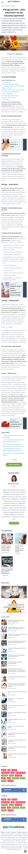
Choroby (14, 770)
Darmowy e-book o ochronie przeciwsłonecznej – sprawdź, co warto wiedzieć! (19, 548)
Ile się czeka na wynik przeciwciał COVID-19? (16, 705)
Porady (11, 775)
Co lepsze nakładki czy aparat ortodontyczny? (17, 676)
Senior (3, 778)
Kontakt (8, 832)
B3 (5, 215)
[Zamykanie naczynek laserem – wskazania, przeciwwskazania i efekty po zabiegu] (4, 629)
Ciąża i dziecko (5, 772)
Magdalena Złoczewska (13, 483)
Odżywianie (4, 775)
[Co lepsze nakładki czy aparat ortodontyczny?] (4, 678)
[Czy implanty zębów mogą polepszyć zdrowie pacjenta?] (4, 650)
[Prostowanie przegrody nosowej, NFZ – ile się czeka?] (4, 721)
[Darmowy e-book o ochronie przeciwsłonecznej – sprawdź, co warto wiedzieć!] (4, 636)
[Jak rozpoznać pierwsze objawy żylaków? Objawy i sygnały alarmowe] (4, 622)
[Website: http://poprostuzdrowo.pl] (14, 487)
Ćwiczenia (10, 780)
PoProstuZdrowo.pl (5, 5)
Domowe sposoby (20, 772)
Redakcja (3, 832)
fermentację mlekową (6, 136)
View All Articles (14, 523)
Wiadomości (15, 778)
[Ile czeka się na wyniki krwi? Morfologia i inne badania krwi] (4, 742)
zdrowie (14, 321)
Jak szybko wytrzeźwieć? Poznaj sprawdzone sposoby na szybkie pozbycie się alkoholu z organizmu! (16, 685)
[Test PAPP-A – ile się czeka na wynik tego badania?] (4, 728)
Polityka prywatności (22, 832)
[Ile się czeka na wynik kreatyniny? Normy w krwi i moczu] (4, 714)
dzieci (14, 238)
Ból (9, 770)
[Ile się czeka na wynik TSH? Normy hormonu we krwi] (4, 693)
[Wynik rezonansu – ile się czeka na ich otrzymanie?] (4, 700)
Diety (12, 772)
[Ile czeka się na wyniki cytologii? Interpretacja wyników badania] (4, 749)
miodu (9, 72)
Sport (9, 778)
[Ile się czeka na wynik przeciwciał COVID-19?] (4, 707)
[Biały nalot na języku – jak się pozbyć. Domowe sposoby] (4, 755)
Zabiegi (22, 778)
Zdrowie (13, 5)
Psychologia (18, 775)
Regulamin (13, 832)
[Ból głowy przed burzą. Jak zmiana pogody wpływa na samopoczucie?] (4, 657)
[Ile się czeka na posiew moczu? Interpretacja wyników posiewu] (4, 735)
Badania (4, 770)
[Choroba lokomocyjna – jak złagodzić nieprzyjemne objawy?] (4, 664)
